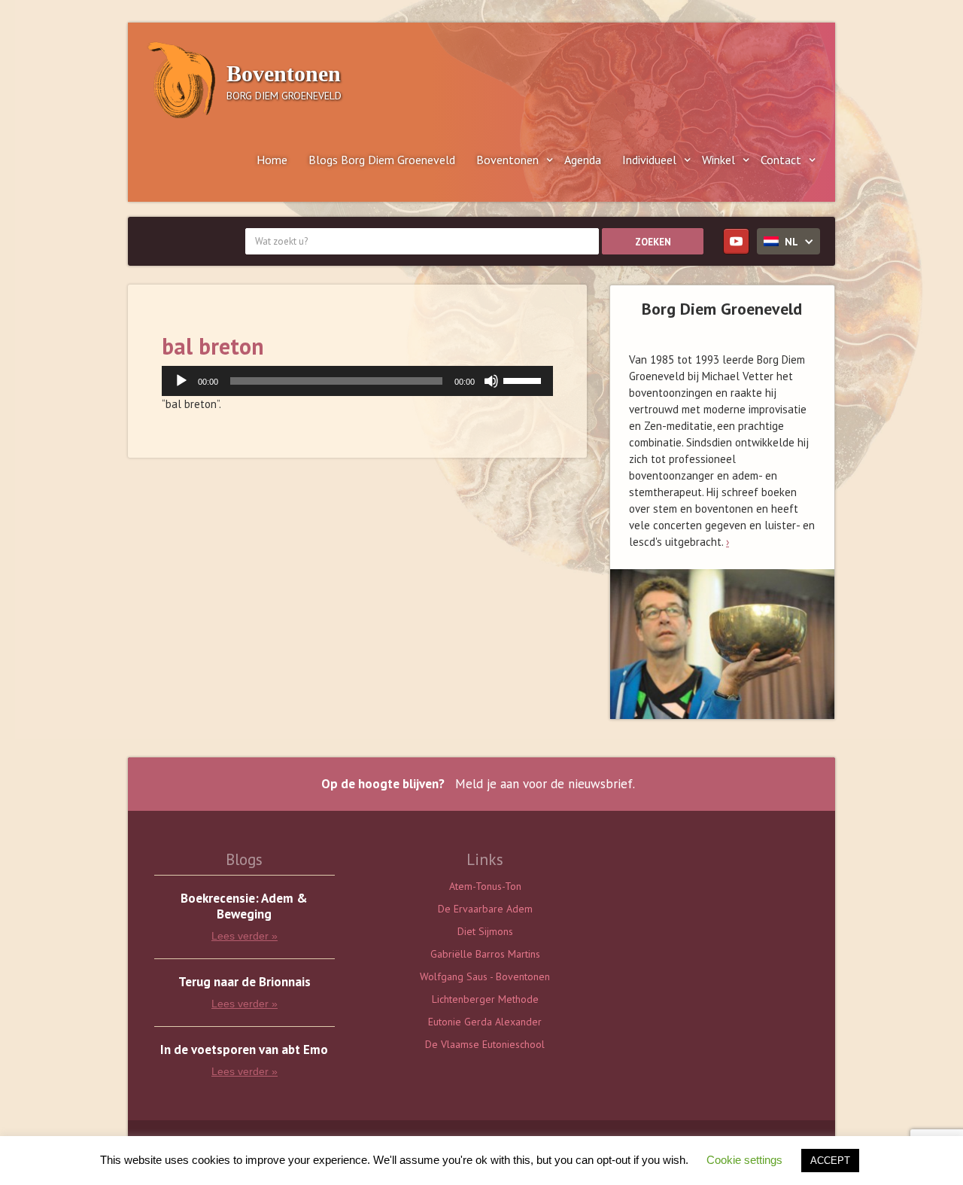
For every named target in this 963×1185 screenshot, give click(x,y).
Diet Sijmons (485, 931)
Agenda (582, 159)
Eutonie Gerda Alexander (485, 1021)
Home (272, 159)
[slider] (524, 379)
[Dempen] (491, 380)
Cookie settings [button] (744, 1159)
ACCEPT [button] (830, 1160)
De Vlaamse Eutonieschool (485, 1044)
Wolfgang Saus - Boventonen (485, 976)
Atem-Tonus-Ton (485, 886)
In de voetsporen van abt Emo (244, 1050)
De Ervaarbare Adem (485, 908)
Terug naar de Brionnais (244, 982)
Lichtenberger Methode (485, 999)
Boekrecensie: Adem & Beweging (244, 906)
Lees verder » (244, 936)
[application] (357, 381)
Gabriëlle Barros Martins (485, 954)
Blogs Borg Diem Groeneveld (381, 159)
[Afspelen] (181, 380)
